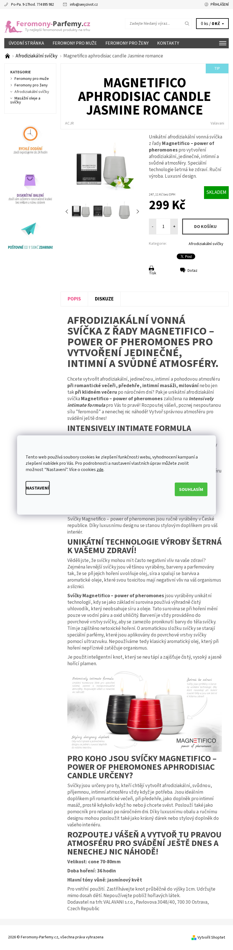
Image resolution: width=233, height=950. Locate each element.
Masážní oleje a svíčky (25, 100)
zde (100, 469)
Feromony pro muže (75, 43)
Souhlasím (191, 489)
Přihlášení (220, 4)
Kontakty (168, 43)
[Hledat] (187, 23)
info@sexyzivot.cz (84, 4)
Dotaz (192, 270)
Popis (74, 298)
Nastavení (37, 488)
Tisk (152, 273)
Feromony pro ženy (127, 43)
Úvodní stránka (26, 43)
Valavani (217, 123)
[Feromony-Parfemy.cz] (60, 23)
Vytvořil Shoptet (211, 937)
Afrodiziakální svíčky (206, 244)
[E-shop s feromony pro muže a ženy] (8, 55)
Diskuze (104, 298)
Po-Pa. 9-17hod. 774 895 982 (32, 4)
